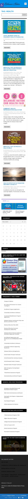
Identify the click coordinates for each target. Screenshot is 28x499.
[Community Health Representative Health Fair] (14, 100)
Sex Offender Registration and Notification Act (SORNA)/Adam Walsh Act (13, 339)
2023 (21, 39)
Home (6, 497)
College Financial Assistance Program (13, 421)
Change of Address (8, 301)
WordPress (23, 495)
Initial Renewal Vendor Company (12, 361)
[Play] (3, 292)
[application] (14, 286)
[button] (2, 5)
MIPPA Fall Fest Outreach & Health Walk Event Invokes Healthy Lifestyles (12, 69)
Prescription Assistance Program (12, 431)
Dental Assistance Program (10, 428)
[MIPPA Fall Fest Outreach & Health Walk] (14, 138)
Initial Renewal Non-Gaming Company (13, 358)
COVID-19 (11, 75)
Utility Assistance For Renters (11, 404)
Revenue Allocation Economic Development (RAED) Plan (11, 329)
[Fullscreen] (24, 292)
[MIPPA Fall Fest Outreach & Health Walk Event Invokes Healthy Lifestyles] (14, 58)
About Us (15, 497)
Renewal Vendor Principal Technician (13, 364)
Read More (7, 47)
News (23, 39)
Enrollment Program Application (12, 309)
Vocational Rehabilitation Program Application (12, 316)
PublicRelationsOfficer (9, 39)
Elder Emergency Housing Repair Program (12, 368)
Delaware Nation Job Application (12, 351)
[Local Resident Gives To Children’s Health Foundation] (14, 27)
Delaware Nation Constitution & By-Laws (14, 320)
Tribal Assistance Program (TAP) (11, 415)
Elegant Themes (11, 495)
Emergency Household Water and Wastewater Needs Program (12, 389)
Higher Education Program (10, 418)
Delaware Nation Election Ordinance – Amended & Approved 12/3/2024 (13, 333)
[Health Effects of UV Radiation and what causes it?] (14, 174)
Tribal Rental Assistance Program (12, 372)
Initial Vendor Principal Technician (12, 354)
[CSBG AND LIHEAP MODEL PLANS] (7, 206)
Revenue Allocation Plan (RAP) (11, 325)
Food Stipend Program (9, 401)
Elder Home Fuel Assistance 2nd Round (13, 393)
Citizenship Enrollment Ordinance (12, 312)
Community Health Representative (14, 113)
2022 (21, 72)
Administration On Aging (8, 73)
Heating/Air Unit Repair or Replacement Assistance (13, 397)
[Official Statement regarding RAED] (20, 206)
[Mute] (22, 292)
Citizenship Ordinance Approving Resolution (12, 347)
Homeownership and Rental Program (13, 376)
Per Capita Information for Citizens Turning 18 (12, 305)
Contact (10, 497)
